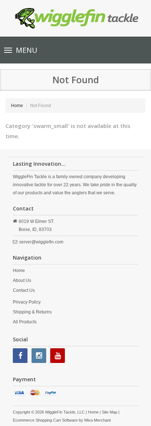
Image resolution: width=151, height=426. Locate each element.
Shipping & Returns (32, 312)
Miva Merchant (97, 420)
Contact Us (24, 290)
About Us (22, 280)
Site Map (109, 412)
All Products (25, 321)
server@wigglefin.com (41, 242)
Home (17, 105)
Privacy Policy (27, 302)
